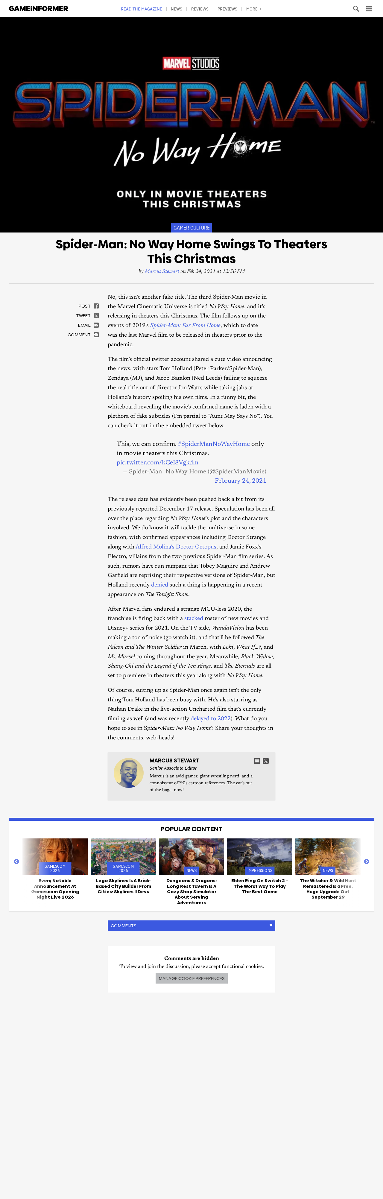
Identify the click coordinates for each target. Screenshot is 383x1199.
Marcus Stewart (162, 271)
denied (159, 585)
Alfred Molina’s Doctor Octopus (176, 547)
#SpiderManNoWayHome (214, 444)
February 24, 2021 (240, 481)
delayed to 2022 (211, 719)
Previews (228, 9)
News (176, 9)
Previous (16, 862)
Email (257, 761)
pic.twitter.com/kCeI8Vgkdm (157, 463)
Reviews (200, 9)
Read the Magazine (141, 9)
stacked (193, 618)
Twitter (266, 761)
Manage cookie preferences (192, 978)
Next (367, 862)
